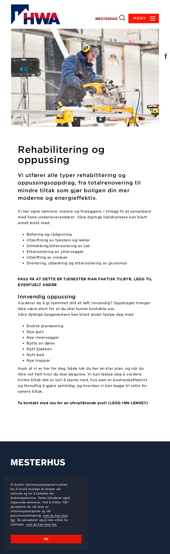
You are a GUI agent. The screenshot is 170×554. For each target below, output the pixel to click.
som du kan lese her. (41, 524)
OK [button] (46, 539)
